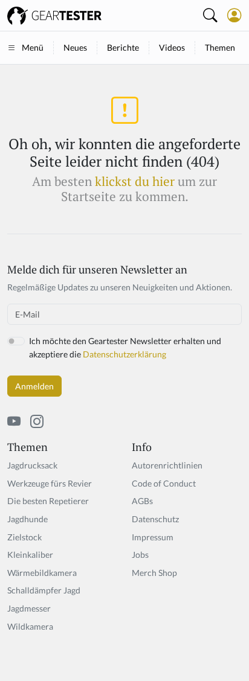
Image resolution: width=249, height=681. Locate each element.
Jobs (140, 554)
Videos (172, 47)
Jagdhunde (27, 519)
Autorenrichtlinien (167, 465)
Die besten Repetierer (48, 501)
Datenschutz (155, 519)
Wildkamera (30, 626)
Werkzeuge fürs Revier (49, 483)
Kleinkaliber (30, 554)
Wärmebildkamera (42, 573)
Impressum (152, 537)
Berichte (123, 47)
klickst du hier (135, 181)
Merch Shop (154, 573)
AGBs (142, 501)
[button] (234, 15)
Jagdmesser (29, 608)
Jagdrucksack (32, 465)
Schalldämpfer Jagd (43, 590)
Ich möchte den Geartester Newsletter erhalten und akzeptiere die (125, 347)
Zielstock (24, 537)
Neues (75, 47)
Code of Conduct (164, 483)
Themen (220, 47)
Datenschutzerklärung (124, 354)
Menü (33, 47)
